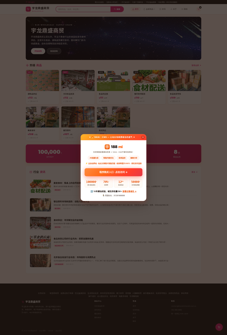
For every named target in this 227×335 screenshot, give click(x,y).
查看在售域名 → (129, 191)
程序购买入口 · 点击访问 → (113, 172)
